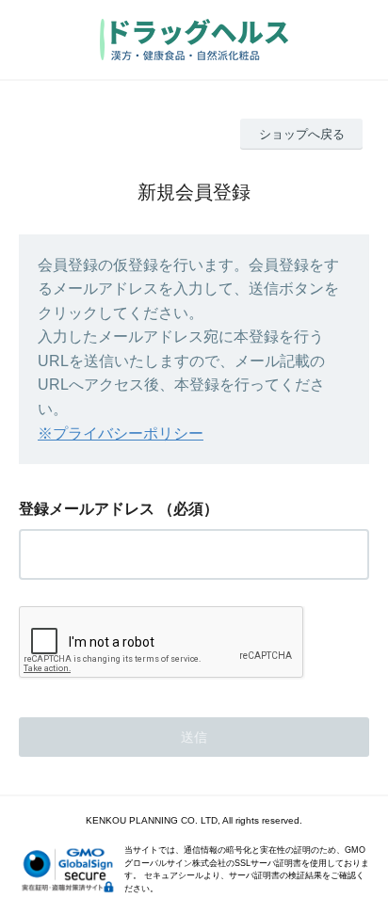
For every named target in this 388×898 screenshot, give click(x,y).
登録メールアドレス (86, 509)
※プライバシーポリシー (120, 433)
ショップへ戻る (302, 134)
